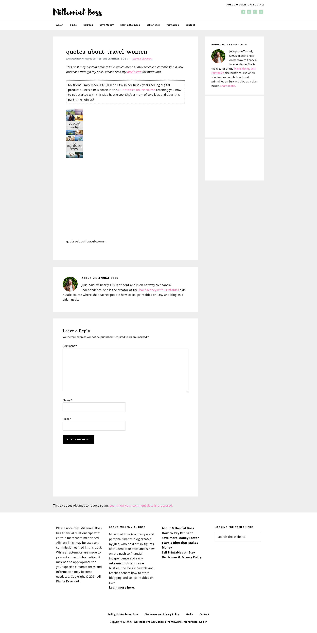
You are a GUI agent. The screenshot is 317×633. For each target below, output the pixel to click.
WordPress (190, 622)
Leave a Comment (142, 58)
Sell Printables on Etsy (178, 552)
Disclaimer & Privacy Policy (182, 557)
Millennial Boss (77, 10)
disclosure (134, 72)
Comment (70, 346)
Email (67, 419)
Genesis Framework (168, 622)
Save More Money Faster (180, 538)
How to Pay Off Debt (177, 533)
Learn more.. (228, 86)
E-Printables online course (136, 90)
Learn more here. (122, 587)
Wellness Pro (142, 622)
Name (67, 400)
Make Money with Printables (159, 290)
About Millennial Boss (178, 528)
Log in (203, 622)
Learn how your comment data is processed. (141, 505)
